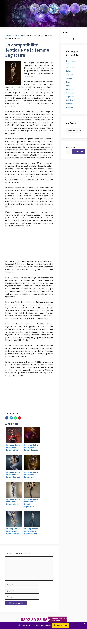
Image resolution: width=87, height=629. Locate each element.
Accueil (8, 35)
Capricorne (70, 100)
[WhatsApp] (15, 418)
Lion (68, 82)
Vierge (69, 85)
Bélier (68, 71)
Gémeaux (70, 67)
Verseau (69, 103)
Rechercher (70, 147)
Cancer (69, 78)
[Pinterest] (19, 418)
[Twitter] (11, 418)
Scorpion (70, 93)
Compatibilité (18, 35)
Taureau (70, 74)
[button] (84, 32)
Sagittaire (70, 96)
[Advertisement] (29, 245)
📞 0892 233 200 (60, 625)
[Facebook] (6, 418)
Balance (69, 89)
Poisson (69, 107)
